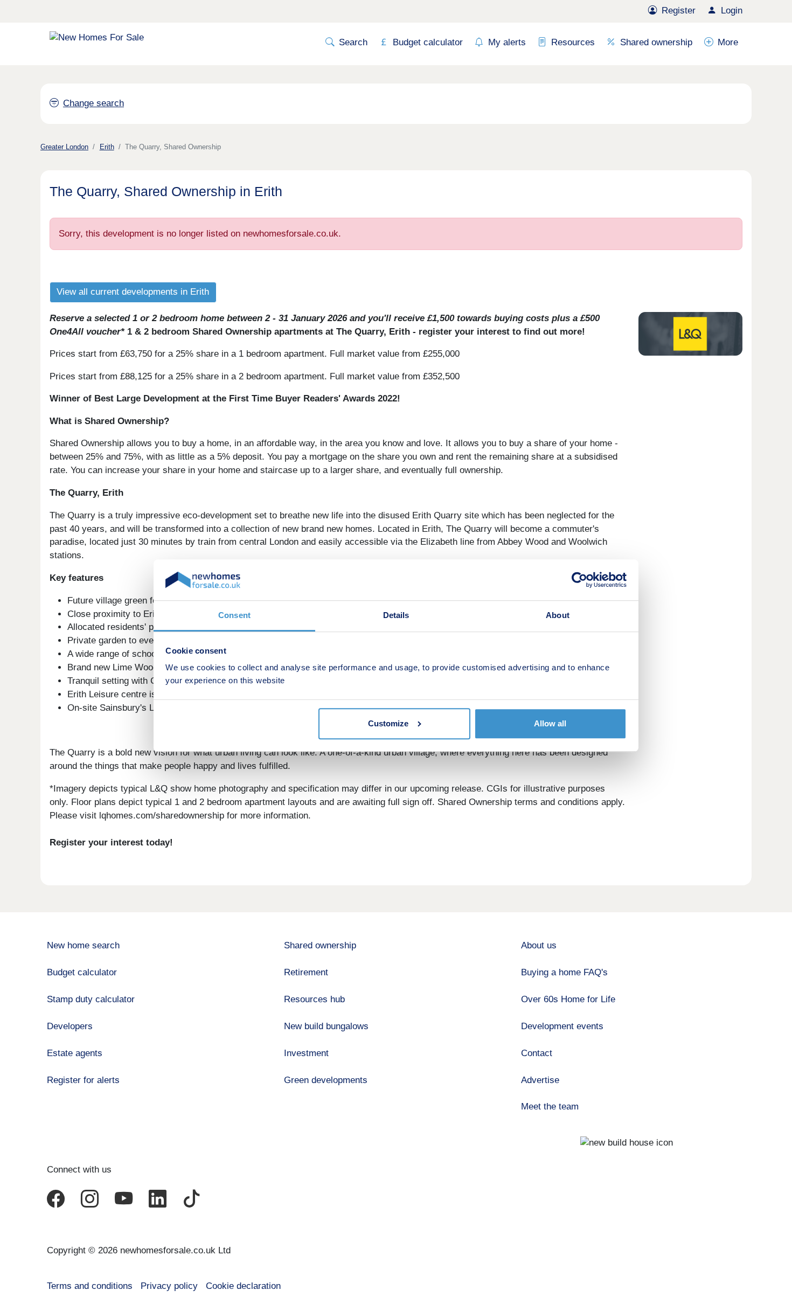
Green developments (325, 1080)
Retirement (306, 972)
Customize (388, 723)
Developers (70, 1026)
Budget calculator (428, 42)
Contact (536, 1053)
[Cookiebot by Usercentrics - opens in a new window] (579, 580)
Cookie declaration (243, 1286)
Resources (573, 42)
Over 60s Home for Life (568, 999)
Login (731, 10)
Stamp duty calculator (91, 999)
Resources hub (314, 999)
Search (353, 42)
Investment (306, 1053)
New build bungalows (326, 1026)
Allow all (550, 723)
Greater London (64, 147)
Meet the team (550, 1106)
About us (539, 945)
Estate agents (74, 1053)
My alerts (507, 42)
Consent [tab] (234, 615)
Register (679, 10)
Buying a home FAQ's (564, 972)
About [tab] (557, 615)
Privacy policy (169, 1286)
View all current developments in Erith (133, 292)
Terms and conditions (90, 1286)
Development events (562, 1026)
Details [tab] (396, 615)
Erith (107, 147)
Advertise (540, 1080)
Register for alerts (83, 1080)
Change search (93, 103)
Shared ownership (656, 42)
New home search (83, 945)
